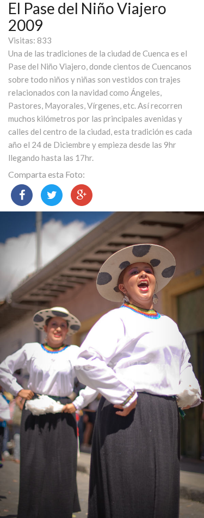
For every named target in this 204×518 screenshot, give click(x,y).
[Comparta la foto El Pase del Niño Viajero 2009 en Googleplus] (81, 195)
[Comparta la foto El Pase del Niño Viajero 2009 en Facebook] (22, 195)
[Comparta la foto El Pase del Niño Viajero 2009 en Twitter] (52, 195)
